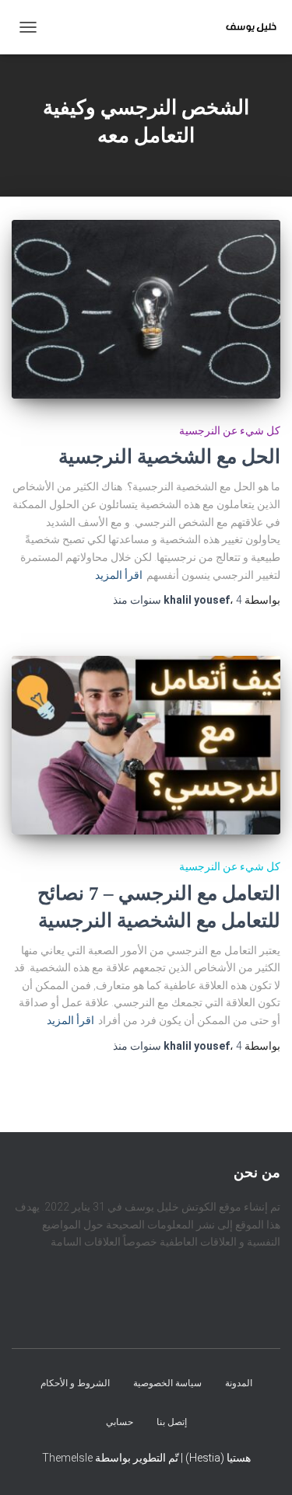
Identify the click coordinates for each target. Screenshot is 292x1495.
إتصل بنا (172, 1422)
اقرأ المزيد (118, 575)
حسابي (119, 1422)
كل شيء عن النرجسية (229, 430)
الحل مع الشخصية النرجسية (169, 456)
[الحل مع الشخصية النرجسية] (146, 309)
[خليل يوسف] (245, 27)
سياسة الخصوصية (167, 1383)
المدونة (238, 1383)
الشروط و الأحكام (75, 1383)
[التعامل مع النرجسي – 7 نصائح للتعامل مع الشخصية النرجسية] (146, 745)
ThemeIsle (67, 1458)
